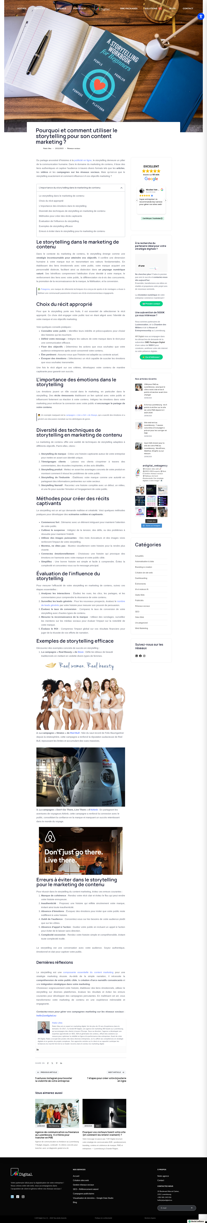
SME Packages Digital (155, 342)
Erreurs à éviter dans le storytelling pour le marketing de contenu (72, 231)
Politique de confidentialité (103, 1218)
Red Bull (75, 733)
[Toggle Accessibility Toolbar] (201, 16)
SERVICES (39, 8)
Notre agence (163, 1176)
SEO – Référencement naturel (85, 1189)
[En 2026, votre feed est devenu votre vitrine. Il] (140, 490)
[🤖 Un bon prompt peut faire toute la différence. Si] (162, 501)
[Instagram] (144, 657)
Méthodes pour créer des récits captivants (60, 216)
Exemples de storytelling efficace (56, 226)
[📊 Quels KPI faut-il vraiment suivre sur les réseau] (151, 501)
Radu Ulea (47, 148)
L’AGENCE (60, 8)
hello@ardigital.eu (46, 1015)
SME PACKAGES (129, 8)
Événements (140, 584)
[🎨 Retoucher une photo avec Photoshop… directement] (140, 512)
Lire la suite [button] (144, 210)
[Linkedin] (38, 1049)
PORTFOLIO (79, 8)
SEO (137, 612)
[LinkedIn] (136, 657)
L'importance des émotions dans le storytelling (62, 206)
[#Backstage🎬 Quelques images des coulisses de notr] (162, 512)
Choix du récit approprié (51, 201)
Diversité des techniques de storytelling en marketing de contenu (72, 211)
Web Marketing (141, 628)
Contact (160, 1180)
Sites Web (139, 617)
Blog (75, 1202)
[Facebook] (48, 1063)
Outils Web (139, 595)
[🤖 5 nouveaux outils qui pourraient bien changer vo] (151, 512)
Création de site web (144, 573)
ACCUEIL (22, 8)
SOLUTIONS (153, 8)
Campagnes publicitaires (83, 1194)
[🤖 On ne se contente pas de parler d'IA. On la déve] (151, 490)
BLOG (172, 8)
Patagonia (45, 289)
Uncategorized (141, 623)
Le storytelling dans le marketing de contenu (61, 196)
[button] (122, 188)
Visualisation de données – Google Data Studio (93, 1198)
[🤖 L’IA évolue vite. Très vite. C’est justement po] (140, 501)
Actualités (139, 556)
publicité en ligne (83, 160)
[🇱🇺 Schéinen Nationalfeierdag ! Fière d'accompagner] (162, 490)
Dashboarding (141, 578)
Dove (81, 652)
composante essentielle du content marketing (88, 972)
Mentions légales (150, 1218)
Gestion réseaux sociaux (83, 1185)
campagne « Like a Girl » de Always (81, 415)
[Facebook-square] (17, 1196)
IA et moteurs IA (141, 589)
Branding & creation (143, 567)
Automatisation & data (144, 561)
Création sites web (81, 1180)
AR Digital (139, 336)
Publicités (139, 600)
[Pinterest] (57, 1063)
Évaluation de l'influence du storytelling (59, 221)
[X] (52, 1063)
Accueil (76, 1176)
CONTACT (188, 8)
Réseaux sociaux (73, 148)
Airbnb (94, 809)
